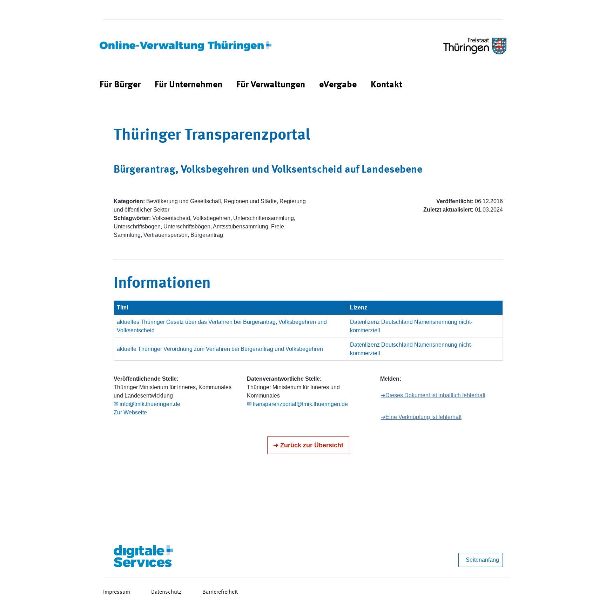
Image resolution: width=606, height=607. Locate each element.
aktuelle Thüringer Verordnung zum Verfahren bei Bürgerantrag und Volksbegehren (220, 349)
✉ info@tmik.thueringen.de (147, 404)
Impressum (116, 592)
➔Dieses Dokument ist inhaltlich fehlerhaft (433, 395)
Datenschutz (166, 592)
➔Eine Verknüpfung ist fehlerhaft (421, 417)
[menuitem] (120, 85)
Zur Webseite (130, 412)
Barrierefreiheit (220, 592)
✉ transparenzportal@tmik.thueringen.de (297, 404)
